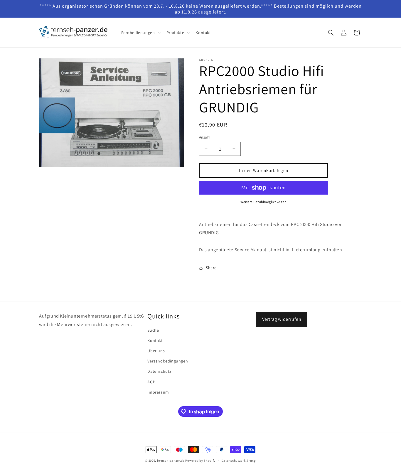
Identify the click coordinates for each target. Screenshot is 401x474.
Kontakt (155, 340)
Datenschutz (159, 371)
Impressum (158, 392)
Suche (153, 330)
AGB (151, 381)
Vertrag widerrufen (281, 319)
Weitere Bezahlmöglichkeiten (263, 202)
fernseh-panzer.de (171, 460)
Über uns (156, 350)
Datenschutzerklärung (238, 460)
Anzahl (204, 137)
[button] (140, 32)
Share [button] (211, 267)
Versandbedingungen (167, 361)
